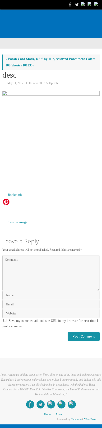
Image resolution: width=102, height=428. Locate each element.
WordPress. (90, 419)
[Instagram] (96, 4)
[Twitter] (76, 4)
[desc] (51, 140)
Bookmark (15, 195)
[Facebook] (69, 4)
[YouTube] (89, 4)
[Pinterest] (83, 4)
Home (47, 414)
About (59, 414)
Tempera (76, 419)
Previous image (17, 222)
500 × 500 (45, 83)
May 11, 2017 (15, 83)
